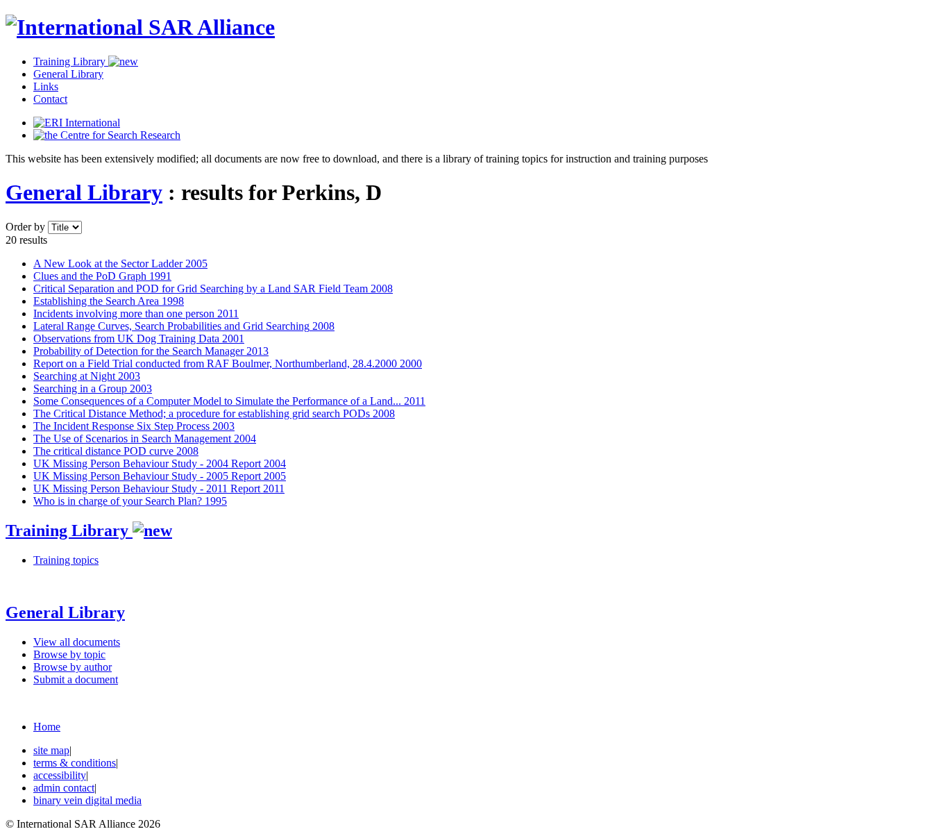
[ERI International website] (76, 122)
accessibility (59, 775)
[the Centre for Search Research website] (106, 135)
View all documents (76, 642)
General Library (68, 74)
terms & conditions (74, 763)
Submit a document (75, 679)
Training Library (70, 61)
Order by (25, 227)
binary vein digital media (87, 800)
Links (45, 86)
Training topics (66, 560)
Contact (50, 99)
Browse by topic (69, 654)
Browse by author (72, 667)
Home (46, 727)
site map (51, 750)
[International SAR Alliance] (140, 27)
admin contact (63, 788)
